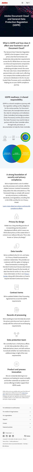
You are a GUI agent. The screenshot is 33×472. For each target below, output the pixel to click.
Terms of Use (5, 441)
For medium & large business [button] (10, 411)
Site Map (25, 443)
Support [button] (5, 419)
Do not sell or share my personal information (12, 443)
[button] (22, 2)
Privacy (24, 439)
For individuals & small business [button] (11, 408)
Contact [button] (5, 423)
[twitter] (10, 436)
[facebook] (4, 436)
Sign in (28, 2)
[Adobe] (4, 2)
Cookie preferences (14, 441)
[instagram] (7, 436)
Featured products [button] (7, 427)
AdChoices (6, 446)
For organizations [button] (7, 415)
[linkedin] (13, 436)
